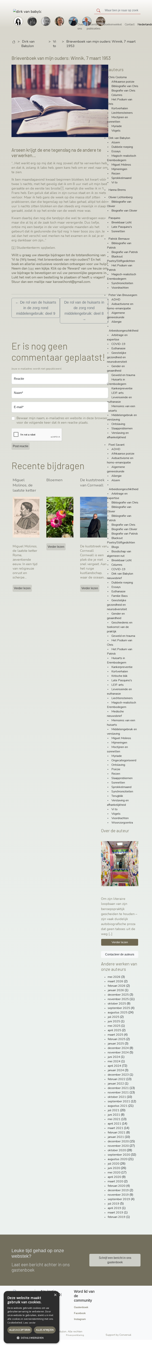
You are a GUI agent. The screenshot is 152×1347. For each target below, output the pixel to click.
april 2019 (114, 1208)
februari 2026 (116, 986)
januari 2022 (116, 1084)
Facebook (80, 1313)
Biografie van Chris (123, 91)
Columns (116, 95)
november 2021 (118, 1092)
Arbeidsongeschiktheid (123, 331)
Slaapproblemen (122, 428)
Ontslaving (118, 424)
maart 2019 (115, 1212)
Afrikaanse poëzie (122, 82)
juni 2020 (114, 1168)
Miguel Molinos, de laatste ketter (24, 485)
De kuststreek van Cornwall (92, 482)
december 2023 (118, 1075)
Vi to (54, 43)
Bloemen (54, 480)
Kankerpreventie (122, 388)
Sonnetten (118, 231)
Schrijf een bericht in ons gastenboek (115, 1260)
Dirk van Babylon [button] (119, 138)
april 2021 (114, 1124)
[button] (31, 1338)
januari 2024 (116, 1070)
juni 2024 (114, 1057)
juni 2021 (114, 1115)
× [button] (55, 1295)
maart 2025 (115, 1035)
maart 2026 (115, 981)
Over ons (80, 26)
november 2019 (118, 1195)
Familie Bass (119, 596)
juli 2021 (113, 1110)
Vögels (115, 131)
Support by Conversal (118, 1335)
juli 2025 (113, 1017)
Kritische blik (119, 676)
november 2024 (118, 1052)
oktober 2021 (117, 1097)
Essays (116, 151)
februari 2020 (116, 1186)
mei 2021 (114, 1119)
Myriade (116, 126)
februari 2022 (116, 1079)
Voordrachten (120, 288)
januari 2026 (116, 990)
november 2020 (118, 1146)
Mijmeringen (119, 169)
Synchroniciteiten (122, 283)
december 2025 (118, 995)
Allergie (116, 322)
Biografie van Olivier (124, 211)
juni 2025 (114, 1021)
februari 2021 (116, 1132)
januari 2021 (116, 1137)
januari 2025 (116, 1044)
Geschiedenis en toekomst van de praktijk (119, 627)
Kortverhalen (119, 108)
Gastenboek (81, 1307)
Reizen (115, 174)
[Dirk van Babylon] (73, 20)
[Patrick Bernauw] (32, 20)
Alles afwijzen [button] (45, 1329)
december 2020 (118, 1141)
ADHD (115, 299)
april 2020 (114, 1177)
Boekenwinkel (112, 24)
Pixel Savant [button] (116, 445)
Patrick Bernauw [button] (119, 239)
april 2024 (114, 1066)
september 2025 (119, 1008)
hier (31, 268)
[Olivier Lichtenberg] (46, 20)
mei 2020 (114, 1172)
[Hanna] (18, 20)
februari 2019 (116, 1217)
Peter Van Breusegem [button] (122, 295)
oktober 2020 (117, 1150)
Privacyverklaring (75, 1335)
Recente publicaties (93, 26)
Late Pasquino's (121, 227)
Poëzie (115, 769)
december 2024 (118, 1048)
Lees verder (29, 1322)
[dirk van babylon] (16, 11)
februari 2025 (116, 1039)
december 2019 (118, 1190)
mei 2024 (114, 1061)
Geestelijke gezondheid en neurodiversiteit (117, 357)
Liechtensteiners (122, 113)
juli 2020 (113, 1164)
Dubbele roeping (122, 147)
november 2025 (118, 999)
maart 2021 (115, 1128)
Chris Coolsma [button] (117, 77)
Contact (130, 24)
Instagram (80, 1319)
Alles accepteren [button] (19, 1329)
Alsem (115, 142)
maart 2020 (115, 1181)
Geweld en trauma (123, 375)
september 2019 (119, 1199)
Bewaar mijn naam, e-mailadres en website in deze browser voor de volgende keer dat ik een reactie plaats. (61, 420)
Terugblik (117, 796)
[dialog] (31, 1317)
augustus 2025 (118, 1012)
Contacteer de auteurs (119, 954)
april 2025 (114, 1030)
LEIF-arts (117, 393)
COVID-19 (118, 344)
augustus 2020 (118, 1159)
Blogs (115, 547)
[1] (13, 247)
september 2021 (119, 1101)
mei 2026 (114, 977)
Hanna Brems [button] (117, 190)
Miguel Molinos (121, 165)
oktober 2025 (117, 1004)
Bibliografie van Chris (124, 86)
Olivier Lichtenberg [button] (120, 197)
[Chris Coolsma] (59, 20)
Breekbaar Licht (121, 222)
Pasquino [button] (114, 218)
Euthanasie (118, 348)
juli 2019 (113, 1204)
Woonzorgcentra (122, 823)
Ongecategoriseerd (123, 760)
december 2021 (118, 1088)
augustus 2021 (118, 1106)
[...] (110, 934)
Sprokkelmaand (121, 178)
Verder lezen (22, 588)
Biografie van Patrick (124, 252)
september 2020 (119, 1155)
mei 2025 (114, 1026)
